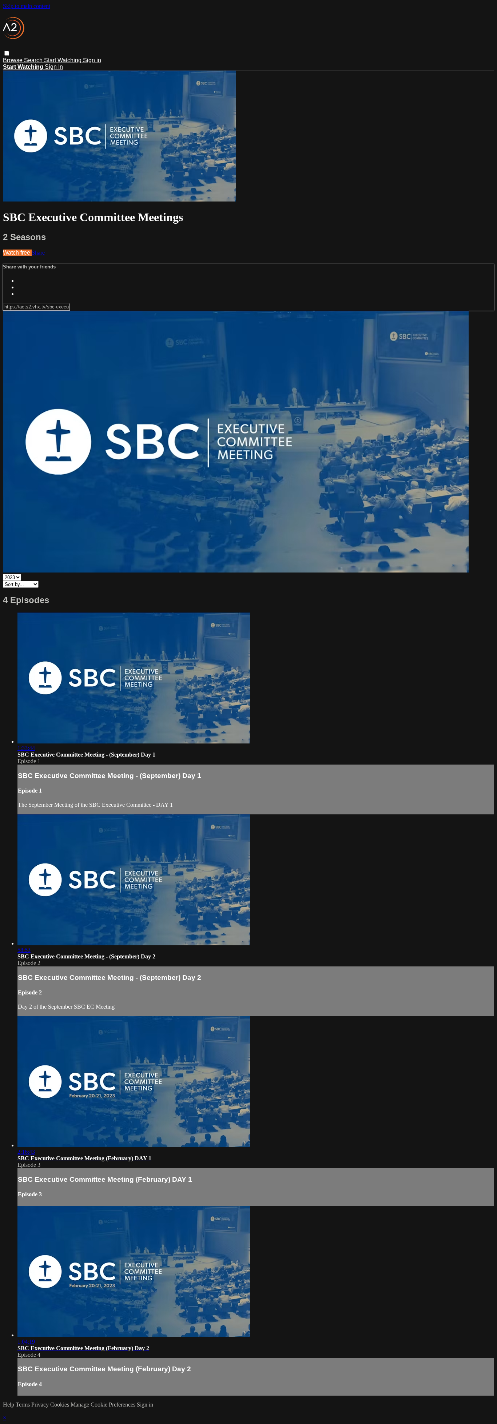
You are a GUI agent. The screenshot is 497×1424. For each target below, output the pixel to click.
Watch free (17, 253)
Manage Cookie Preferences (104, 1404)
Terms (23, 1404)
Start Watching (63, 60)
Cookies (60, 1404)
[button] (6, 53)
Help (9, 1404)
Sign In (54, 67)
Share (38, 253)
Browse (13, 60)
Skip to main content (26, 6)
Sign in (92, 60)
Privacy (40, 1404)
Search (34, 60)
